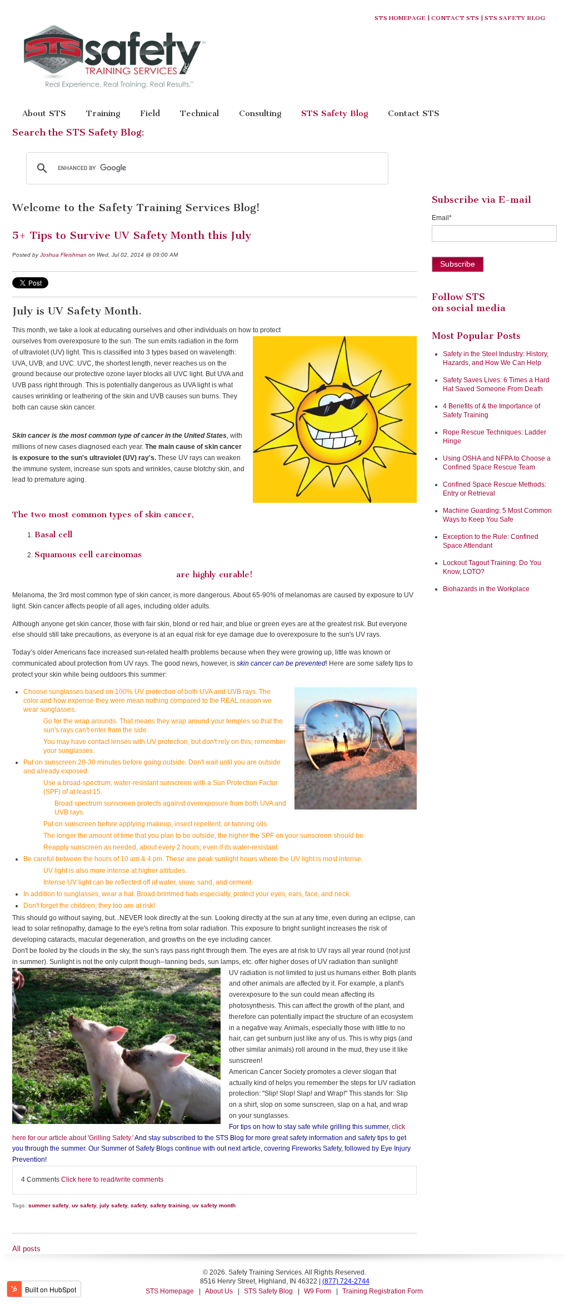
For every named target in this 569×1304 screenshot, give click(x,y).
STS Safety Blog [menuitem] (334, 113)
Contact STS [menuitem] (414, 113)
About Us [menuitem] (219, 1291)
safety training (169, 1205)
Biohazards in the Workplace (486, 589)
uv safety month (214, 1205)
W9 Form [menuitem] (317, 1291)
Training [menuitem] (103, 113)
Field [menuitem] (150, 113)
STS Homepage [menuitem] (170, 1291)
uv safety (84, 1205)
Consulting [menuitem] (260, 113)
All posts (26, 1249)
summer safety (48, 1205)
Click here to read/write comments (112, 1179)
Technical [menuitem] (199, 113)
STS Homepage (400, 18)
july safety (113, 1205)
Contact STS (455, 18)
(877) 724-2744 (346, 1281)
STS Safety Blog (515, 18)
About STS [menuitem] (44, 113)
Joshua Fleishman (63, 255)
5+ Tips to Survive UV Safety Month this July (131, 235)
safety (139, 1205)
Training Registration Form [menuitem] (382, 1291)
